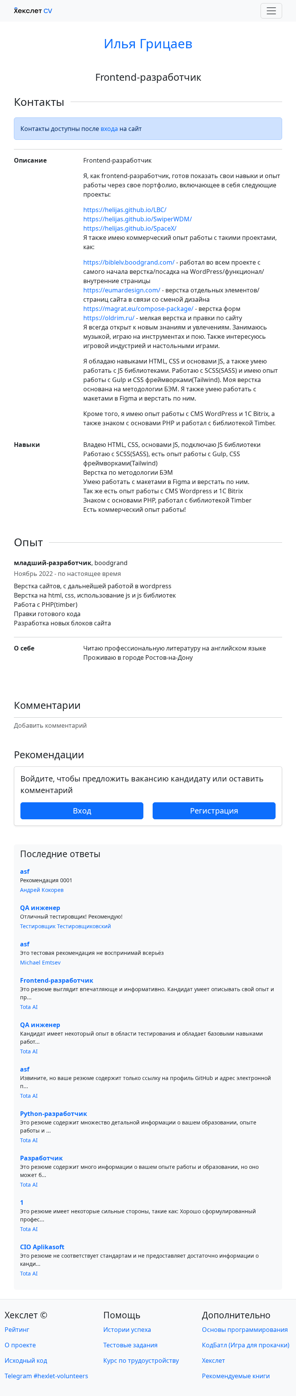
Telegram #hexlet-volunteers (46, 1376)
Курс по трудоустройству (141, 1360)
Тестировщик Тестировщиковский (65, 926)
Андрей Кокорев (42, 889)
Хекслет (213, 1360)
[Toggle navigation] (271, 11)
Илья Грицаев (148, 43)
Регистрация (214, 810)
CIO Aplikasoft (42, 1247)
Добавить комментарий (50, 725)
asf (24, 871)
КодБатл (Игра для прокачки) (245, 1345)
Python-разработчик (53, 1113)
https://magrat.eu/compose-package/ (138, 308)
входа (109, 128)
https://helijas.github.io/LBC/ (124, 209)
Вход (82, 810)
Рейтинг (17, 1329)
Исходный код (26, 1360)
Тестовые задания (130, 1345)
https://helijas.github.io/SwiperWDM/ (137, 219)
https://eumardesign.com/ (121, 290)
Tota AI (29, 1006)
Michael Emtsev (40, 962)
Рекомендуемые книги (236, 1376)
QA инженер (40, 907)
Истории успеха (127, 1329)
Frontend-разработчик (56, 980)
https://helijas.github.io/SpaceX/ (130, 228)
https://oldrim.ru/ (109, 318)
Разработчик (41, 1158)
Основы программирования (245, 1329)
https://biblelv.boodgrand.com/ (129, 262)
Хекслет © (26, 1315)
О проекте (20, 1345)
